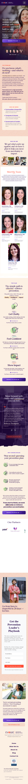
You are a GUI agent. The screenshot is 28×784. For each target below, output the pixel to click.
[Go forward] (15, 430)
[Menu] (24, 2)
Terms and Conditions (18, 779)
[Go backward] (12, 430)
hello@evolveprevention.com (14, 736)
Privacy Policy (8, 779)
